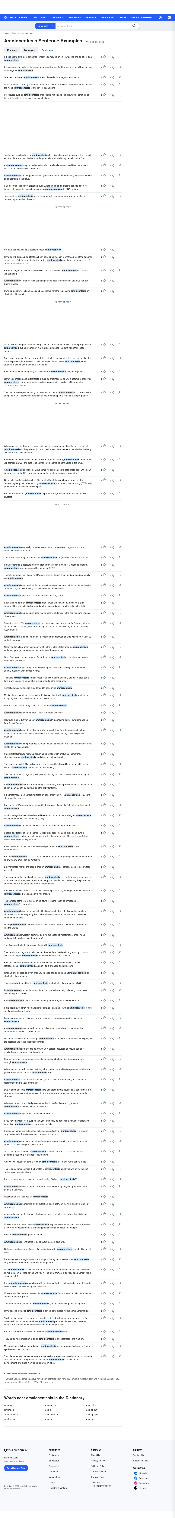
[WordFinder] (169, 17)
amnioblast (91, 1409)
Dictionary (54, 1455)
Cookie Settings (98, 1471)
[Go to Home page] (15, 17)
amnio (48, 1409)
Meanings (12, 50)
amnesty (8, 1405)
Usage (52, 1482)
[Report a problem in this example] (120, 56)
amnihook (9, 1409)
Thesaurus (54, 1460)
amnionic (90, 1419)
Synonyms (29, 50)
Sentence (15, 33)
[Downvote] (113, 57)
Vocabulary (54, 1477)
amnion (48, 1419)
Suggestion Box (140, 1460)
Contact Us (138, 1455)
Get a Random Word (16, 1468)
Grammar (53, 1471)
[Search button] (136, 26)
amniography (92, 1414)
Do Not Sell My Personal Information (101, 1484)
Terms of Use (97, 1477)
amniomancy (10, 1419)
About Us (95, 1455)
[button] (160, 17)
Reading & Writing (58, 1487)
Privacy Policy (98, 1460)
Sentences (43, 25)
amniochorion (52, 1414)
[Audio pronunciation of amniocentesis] (87, 41)
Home (6, 33)
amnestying (50, 1405)
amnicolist (91, 1405)
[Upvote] (104, 57)
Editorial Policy (98, 1466)
